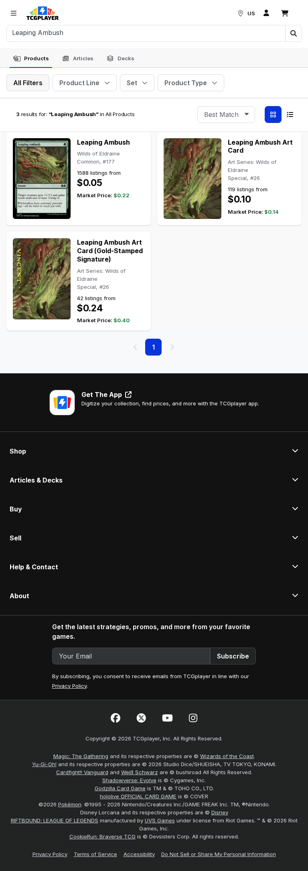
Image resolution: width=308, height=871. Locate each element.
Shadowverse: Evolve (129, 780)
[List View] (290, 114)
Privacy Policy (69, 686)
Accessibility (139, 854)
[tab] (31, 58)
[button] (293, 33)
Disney (219, 812)
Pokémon (69, 804)
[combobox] (226, 114)
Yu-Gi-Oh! (44, 764)
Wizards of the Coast (227, 756)
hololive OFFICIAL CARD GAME (138, 796)
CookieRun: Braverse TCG (102, 836)
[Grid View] (273, 114)
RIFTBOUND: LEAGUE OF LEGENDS (54, 820)
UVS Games (160, 820)
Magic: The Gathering (80, 756)
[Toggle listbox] (247, 114)
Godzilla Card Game (120, 788)
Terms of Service (95, 854)
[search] (146, 32)
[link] (42, 13)
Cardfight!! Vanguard (82, 772)
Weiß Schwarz (139, 772)
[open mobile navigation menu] (13, 13)
